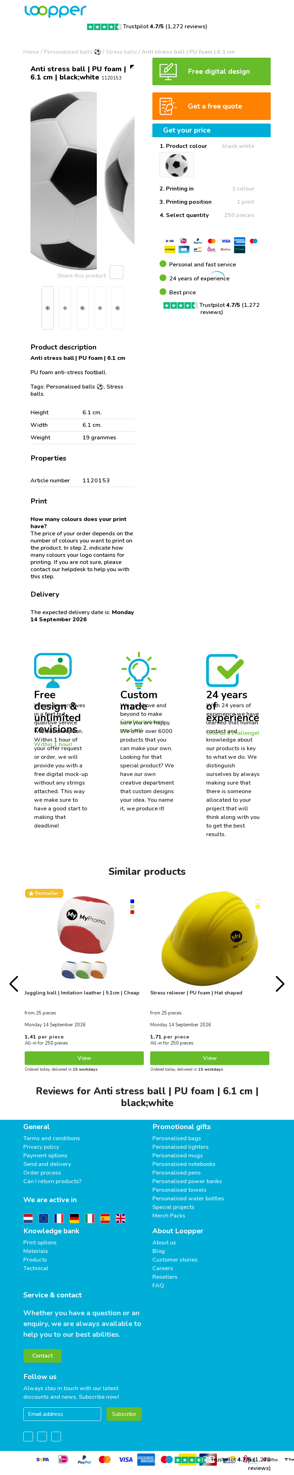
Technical (35, 1268)
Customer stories (175, 1260)
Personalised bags (176, 1138)
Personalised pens (176, 1173)
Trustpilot (143, 26)
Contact (42, 1356)
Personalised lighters (180, 1147)
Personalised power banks (187, 1181)
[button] (32, 181)
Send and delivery (47, 1164)
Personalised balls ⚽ (72, 52)
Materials (35, 1251)
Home (31, 52)
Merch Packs (168, 1216)
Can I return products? (52, 1181)
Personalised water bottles (188, 1198)
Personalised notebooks (183, 1164)
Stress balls (121, 52)
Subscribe (124, 1414)
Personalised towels (179, 1190)
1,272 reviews (186, 26)
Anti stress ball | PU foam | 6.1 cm (188, 52)
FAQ (158, 1286)
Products (35, 1260)
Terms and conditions (51, 1138)
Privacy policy (41, 1147)
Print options (40, 1243)
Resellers (164, 1277)
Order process (42, 1173)
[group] (82, 180)
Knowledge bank (51, 1231)
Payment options (45, 1156)
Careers (162, 1268)
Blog (158, 1251)
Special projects (173, 1207)
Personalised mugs (177, 1156)
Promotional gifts (181, 1127)
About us (164, 1243)
